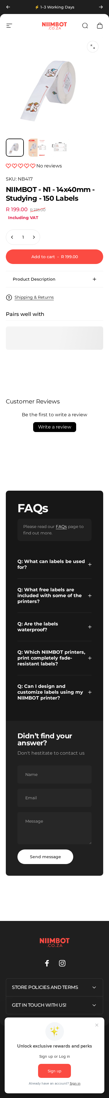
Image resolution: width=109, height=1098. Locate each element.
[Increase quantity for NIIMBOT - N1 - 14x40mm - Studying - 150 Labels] (34, 237)
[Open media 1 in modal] (93, 47)
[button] (21, 166)
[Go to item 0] (15, 148)
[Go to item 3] (60, 148)
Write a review (54, 427)
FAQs (61, 526)
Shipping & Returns (34, 297)
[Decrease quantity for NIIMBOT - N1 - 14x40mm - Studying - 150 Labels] (12, 237)
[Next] (100, 7)
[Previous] (8, 7)
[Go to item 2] (37, 148)
